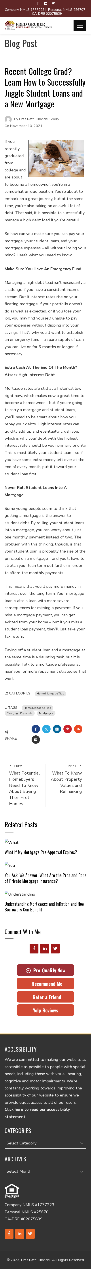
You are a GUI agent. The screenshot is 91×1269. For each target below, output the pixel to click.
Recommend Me (45, 983)
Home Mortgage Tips (50, 693)
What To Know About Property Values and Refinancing (66, 779)
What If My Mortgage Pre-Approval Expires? (41, 852)
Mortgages (46, 713)
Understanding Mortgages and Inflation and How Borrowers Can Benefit (45, 906)
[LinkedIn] (44, 948)
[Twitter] (55, 948)
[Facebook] (34, 948)
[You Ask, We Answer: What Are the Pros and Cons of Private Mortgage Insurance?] (10, 865)
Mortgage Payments (19, 713)
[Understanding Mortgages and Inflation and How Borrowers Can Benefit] (20, 893)
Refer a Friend (45, 997)
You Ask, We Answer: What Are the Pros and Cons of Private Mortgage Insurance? (45, 878)
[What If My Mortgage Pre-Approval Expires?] (12, 842)
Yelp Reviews (45, 1010)
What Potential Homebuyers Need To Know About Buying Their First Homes (24, 785)
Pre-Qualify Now (48, 970)
